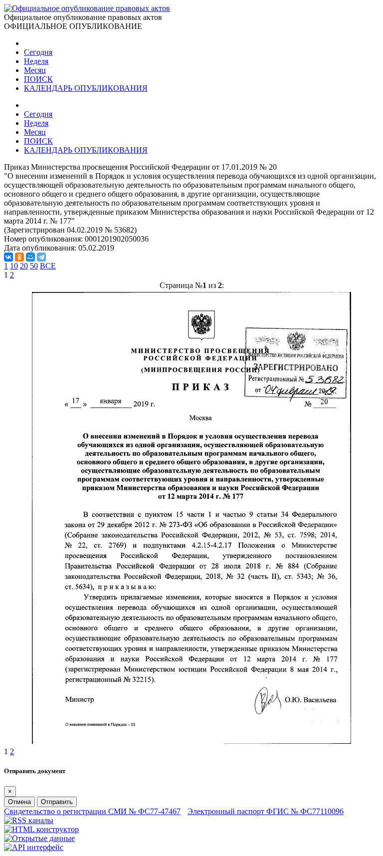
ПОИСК (38, 79)
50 (34, 266)
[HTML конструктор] (41, 829)
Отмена (19, 802)
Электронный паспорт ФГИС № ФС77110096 (266, 811)
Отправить (57, 802)
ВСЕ (48, 266)
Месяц (35, 70)
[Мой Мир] (30, 257)
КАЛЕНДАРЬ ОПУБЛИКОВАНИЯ (86, 88)
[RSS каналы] (28, 820)
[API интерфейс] (33, 847)
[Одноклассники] (19, 257)
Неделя (36, 61)
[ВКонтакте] (8, 257)
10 (14, 266)
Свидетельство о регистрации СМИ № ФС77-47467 (92, 811)
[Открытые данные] (39, 838)
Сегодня (38, 52)
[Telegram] (41, 257)
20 (24, 266)
